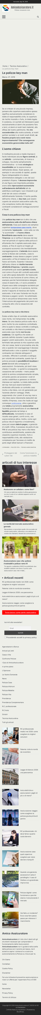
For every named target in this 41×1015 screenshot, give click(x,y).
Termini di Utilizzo (9, 997)
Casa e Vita (6, 655)
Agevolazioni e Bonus (10, 647)
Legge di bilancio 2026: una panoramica (17, 592)
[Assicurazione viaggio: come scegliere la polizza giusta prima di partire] (10, 818)
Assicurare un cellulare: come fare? (19, 489)
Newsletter (6, 989)
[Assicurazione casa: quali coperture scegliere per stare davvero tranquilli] (10, 858)
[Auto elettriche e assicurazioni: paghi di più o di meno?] (10, 797)
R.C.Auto (5, 710)
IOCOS (32, 1005)
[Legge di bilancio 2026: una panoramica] (10, 777)
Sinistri (5, 714)
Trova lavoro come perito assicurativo (20, 612)
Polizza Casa (7, 683)
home (4, 984)
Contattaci (6, 964)
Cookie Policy (7, 969)
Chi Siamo (6, 960)
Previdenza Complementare (13, 702)
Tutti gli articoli (8, 722)
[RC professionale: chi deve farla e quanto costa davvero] (10, 838)
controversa (16, 403)
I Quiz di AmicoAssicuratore (13, 663)
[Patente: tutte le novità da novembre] (10, 756)
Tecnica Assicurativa (28, 447)
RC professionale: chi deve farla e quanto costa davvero (28, 834)
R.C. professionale (9, 706)
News (4, 679)
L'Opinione (5, 447)
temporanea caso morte (21, 227)
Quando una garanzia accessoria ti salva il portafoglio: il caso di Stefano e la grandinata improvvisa (29, 877)
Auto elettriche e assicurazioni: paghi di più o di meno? (29, 793)
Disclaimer (6, 973)
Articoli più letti (8, 651)
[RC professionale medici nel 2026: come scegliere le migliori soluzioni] (10, 736)
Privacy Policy (7, 993)
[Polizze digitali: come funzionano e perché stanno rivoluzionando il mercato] (10, 899)
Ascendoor (22, 1009)
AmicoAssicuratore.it (22, 7)
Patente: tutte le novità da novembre (16, 588)
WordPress (20, 1012)
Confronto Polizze (9, 659)
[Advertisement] (20, 42)
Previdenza (6, 698)
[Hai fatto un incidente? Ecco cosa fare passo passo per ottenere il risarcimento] (10, 920)
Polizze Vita (15, 447)
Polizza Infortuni (8, 687)
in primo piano (7, 667)
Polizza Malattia (8, 690)
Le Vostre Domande (9, 675)
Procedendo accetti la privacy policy (21, 637)
